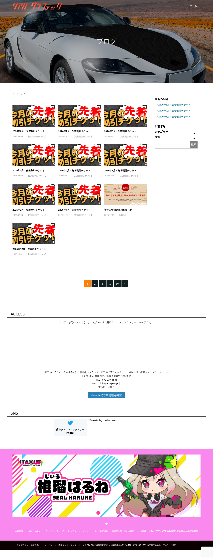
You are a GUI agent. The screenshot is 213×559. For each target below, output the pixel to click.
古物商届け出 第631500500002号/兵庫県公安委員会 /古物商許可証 (168, 531)
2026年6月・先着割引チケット (120, 131)
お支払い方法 (61, 531)
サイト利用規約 (101, 531)
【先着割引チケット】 (37, 136)
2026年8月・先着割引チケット (28, 131)
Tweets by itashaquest (104, 420)
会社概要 (20, 531)
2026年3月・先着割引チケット (120, 170)
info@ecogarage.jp (110, 383)
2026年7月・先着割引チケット (74, 131)
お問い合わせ (35, 531)
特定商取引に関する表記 (123, 531)
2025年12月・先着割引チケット (29, 249)
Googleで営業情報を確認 (106, 395)
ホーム (193, 5)
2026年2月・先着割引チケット (28, 209)
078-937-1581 (109, 379)
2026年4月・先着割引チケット (74, 170)
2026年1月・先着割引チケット (74, 209)
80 (117, 283)
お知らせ (123, 215)
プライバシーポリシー (80, 531)
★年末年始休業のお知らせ (118, 209)
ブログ (48, 531)
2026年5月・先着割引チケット (28, 170)
